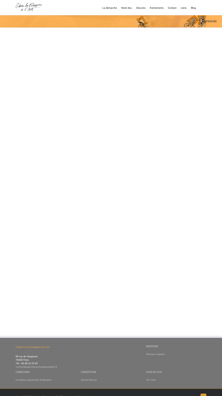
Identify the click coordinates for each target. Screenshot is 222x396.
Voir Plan (151, 379)
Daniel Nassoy (89, 379)
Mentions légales (155, 354)
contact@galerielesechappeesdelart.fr (36, 366)
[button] (201, 7)
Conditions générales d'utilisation (34, 379)
